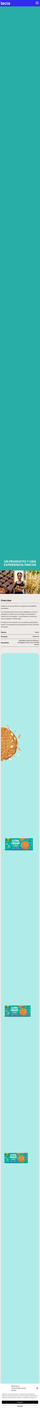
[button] (37, 1388)
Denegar (20, 1406)
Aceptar (20, 1402)
